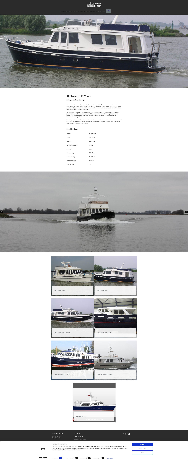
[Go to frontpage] (94, 4)
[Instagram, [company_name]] (128, 434)
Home (60, 11)
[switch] (76, 458)
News (81, 11)
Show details (110, 458)
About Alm (76, 11)
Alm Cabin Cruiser (92, 11)
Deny (142, 453)
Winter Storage (101, 11)
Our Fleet (65, 11)
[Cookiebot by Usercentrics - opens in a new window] (43, 458)
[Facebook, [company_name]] (123, 434)
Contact (85, 11)
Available (70, 11)
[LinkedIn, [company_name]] (126, 434)
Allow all (142, 444)
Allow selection (142, 448)
